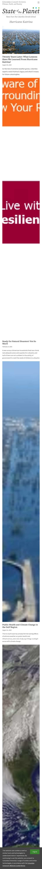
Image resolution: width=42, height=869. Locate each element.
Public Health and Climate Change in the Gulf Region (20, 626)
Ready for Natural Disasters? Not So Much (19, 342)
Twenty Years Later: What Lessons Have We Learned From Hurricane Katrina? (20, 59)
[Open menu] (38, 2)
